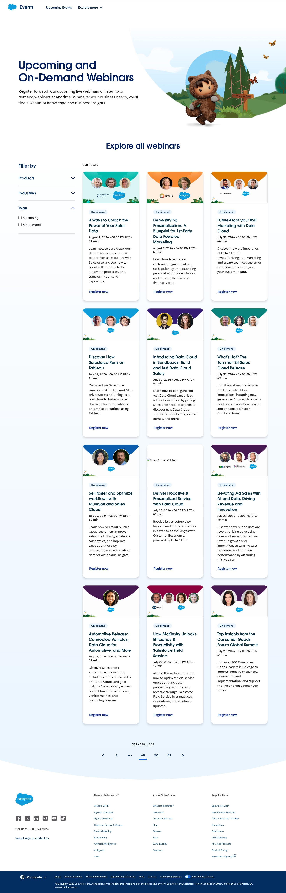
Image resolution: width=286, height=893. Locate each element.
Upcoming (30, 218)
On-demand (32, 225)
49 (143, 755)
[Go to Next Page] (182, 755)
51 (169, 755)
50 (156, 755)
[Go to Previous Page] (103, 755)
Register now (98, 292)
